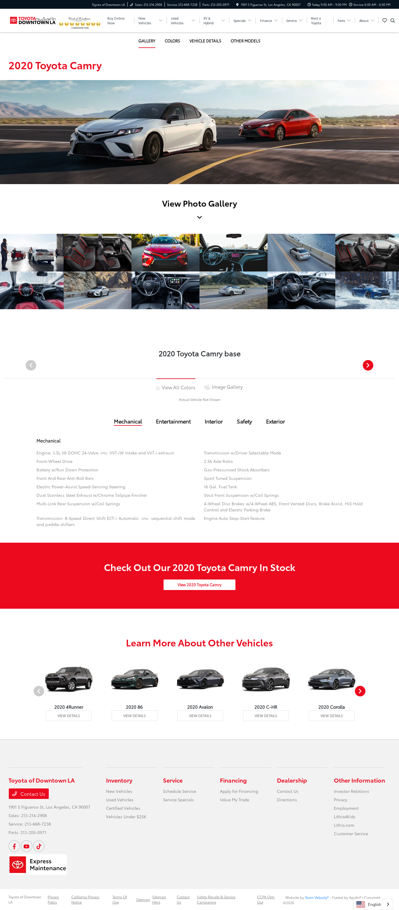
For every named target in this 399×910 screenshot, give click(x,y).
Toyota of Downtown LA (24, 899)
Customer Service (351, 833)
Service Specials (178, 799)
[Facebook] (14, 846)
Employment (346, 808)
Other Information (359, 780)
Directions (287, 799)
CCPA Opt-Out (266, 899)
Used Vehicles (119, 799)
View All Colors (178, 387)
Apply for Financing (239, 791)
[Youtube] (26, 846)
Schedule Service (179, 791)
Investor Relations (351, 791)
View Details (69, 715)
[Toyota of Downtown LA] (33, 19)
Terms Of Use (119, 899)
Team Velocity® (317, 897)
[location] (237, 4)
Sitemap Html (159, 899)
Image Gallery (227, 386)
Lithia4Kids (344, 816)
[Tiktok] (39, 846)
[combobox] (373, 904)
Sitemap (143, 899)
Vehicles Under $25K (126, 816)
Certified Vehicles (123, 808)
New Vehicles (119, 791)
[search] (393, 20)
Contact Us (32, 793)
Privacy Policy (53, 899)
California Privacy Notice (85, 899)
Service (173, 780)
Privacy (340, 799)
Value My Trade (234, 799)
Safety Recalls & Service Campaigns (216, 899)
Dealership (292, 780)
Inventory (119, 780)
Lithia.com (344, 825)
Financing (233, 780)
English (374, 904)
